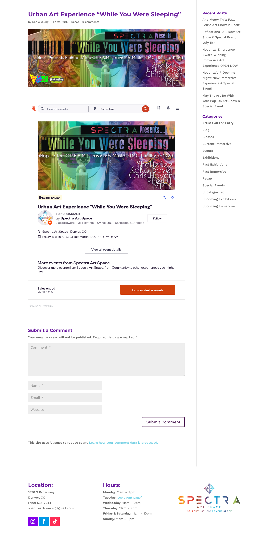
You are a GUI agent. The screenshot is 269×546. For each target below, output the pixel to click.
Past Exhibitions (214, 164)
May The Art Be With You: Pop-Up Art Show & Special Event (221, 101)
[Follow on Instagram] (33, 521)
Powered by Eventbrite (41, 306)
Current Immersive (216, 144)
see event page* (129, 497)
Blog (205, 130)
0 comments (90, 21)
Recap (75, 21)
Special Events (213, 185)
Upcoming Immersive (218, 206)
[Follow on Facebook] (44, 521)
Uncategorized (213, 192)
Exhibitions (210, 157)
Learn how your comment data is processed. (123, 442)
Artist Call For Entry (217, 123)
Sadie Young (40, 21)
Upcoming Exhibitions (219, 199)
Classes (208, 137)
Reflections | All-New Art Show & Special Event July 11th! (221, 37)
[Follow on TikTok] (55, 521)
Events (207, 151)
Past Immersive (214, 171)
